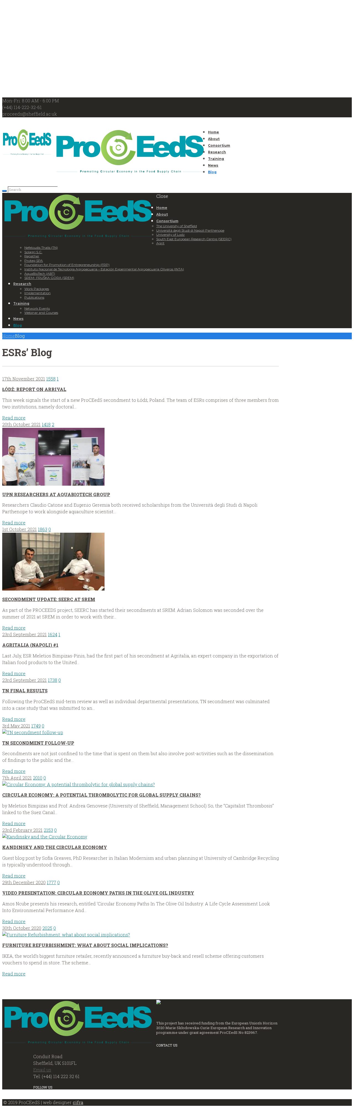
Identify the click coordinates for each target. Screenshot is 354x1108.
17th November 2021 (23, 379)
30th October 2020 (21, 928)
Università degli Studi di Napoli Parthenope (190, 230)
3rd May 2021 (16, 726)
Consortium (219, 145)
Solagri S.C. (33, 252)
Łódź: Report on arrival (34, 389)
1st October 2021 (19, 529)
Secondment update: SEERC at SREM (48, 599)
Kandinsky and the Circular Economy (54, 847)
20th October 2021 (21, 424)
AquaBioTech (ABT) (39, 273)
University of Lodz (170, 234)
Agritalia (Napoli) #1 (30, 645)
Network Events (37, 308)
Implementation (37, 293)
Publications (34, 297)
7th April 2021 (17, 778)
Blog (212, 172)
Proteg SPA (33, 260)
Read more (13, 418)
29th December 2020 (24, 882)
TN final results (25, 690)
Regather (31, 256)
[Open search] (4, 191)
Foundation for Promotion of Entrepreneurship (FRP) (67, 265)
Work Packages (36, 289)
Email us (42, 1070)
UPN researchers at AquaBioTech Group (56, 494)
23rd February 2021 (22, 830)
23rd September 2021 (24, 634)
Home (213, 132)
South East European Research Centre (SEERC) (193, 239)
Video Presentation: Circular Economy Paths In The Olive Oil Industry (98, 893)
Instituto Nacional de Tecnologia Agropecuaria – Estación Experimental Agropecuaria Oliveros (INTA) (104, 269)
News (213, 165)
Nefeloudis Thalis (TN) (41, 247)
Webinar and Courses (41, 312)
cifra (78, 1102)
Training (216, 159)
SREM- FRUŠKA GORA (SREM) (49, 278)
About (214, 139)
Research (217, 152)
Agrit (160, 243)
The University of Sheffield (176, 226)
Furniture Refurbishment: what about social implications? (85, 945)
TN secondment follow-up (38, 743)
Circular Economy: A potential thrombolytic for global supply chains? (101, 795)
